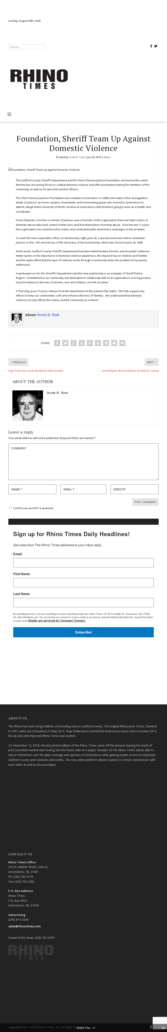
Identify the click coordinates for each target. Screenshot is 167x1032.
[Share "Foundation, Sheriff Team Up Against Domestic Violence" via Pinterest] (90, 343)
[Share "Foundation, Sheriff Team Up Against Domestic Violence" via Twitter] (65, 343)
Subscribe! (83, 632)
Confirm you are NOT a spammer (33, 508)
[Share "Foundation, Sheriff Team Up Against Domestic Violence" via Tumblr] (82, 343)
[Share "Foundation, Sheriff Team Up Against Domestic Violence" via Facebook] (57, 343)
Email (17, 554)
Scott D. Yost (76, 157)
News (107, 157)
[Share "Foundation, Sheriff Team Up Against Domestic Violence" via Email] (114, 343)
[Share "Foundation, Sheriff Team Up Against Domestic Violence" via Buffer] (106, 343)
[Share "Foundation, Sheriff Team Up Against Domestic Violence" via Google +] (73, 343)
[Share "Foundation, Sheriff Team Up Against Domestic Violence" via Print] (122, 343)
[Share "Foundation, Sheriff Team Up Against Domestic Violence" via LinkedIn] (98, 343)
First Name (21, 574)
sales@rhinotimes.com (24, 926)
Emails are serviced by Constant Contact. (57, 620)
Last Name (21, 593)
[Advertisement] (83, 672)
